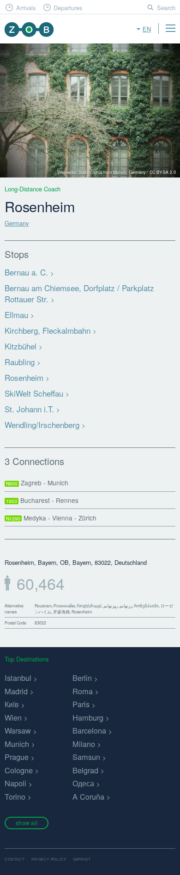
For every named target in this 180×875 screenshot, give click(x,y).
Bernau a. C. (26, 272)
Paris (81, 704)
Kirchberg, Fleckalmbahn (47, 330)
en (147, 28)
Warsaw (18, 730)
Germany (17, 223)
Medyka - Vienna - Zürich (51, 517)
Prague (17, 756)
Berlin (82, 677)
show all (26, 822)
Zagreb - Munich (37, 482)
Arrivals (26, 7)
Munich (17, 743)
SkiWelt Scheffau (34, 393)
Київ (12, 704)
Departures (68, 7)
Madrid (16, 691)
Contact (15, 859)
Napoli (15, 783)
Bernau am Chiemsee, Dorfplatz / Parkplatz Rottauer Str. (79, 293)
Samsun (86, 756)
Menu (170, 28)
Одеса (83, 783)
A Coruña (88, 796)
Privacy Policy (48, 859)
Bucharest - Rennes (42, 500)
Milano (83, 743)
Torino (15, 796)
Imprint (82, 859)
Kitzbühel (20, 346)
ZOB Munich (29, 29)
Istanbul (18, 677)
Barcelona (89, 730)
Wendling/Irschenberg (42, 424)
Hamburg (87, 717)
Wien (13, 717)
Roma (82, 691)
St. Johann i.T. (29, 409)
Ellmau (16, 314)
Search (166, 7)
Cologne (19, 770)
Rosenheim (24, 377)
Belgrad (85, 770)
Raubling (20, 361)
